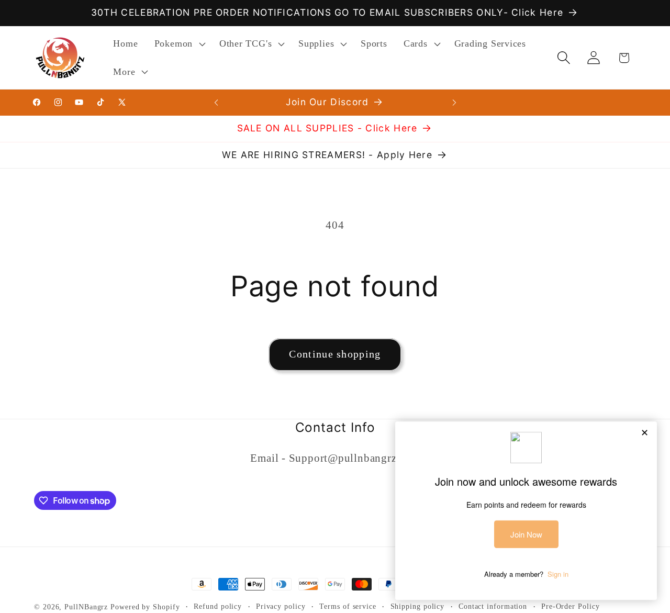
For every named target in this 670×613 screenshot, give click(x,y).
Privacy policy (281, 606)
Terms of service (347, 606)
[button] (178, 44)
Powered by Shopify (145, 607)
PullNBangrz (86, 607)
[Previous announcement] (216, 102)
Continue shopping (335, 354)
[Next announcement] (454, 102)
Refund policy (218, 606)
